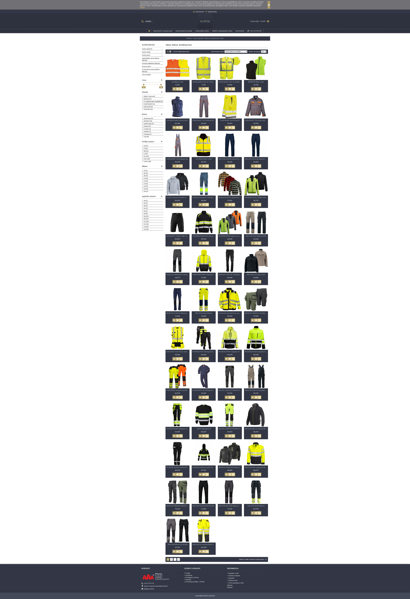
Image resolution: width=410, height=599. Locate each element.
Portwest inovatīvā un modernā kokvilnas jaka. (230, 313)
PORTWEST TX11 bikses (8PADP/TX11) (204, 120)
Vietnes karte (233, 580)
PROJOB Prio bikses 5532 (256, 236)
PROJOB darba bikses (203, 313)
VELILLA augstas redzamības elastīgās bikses (204, 197)
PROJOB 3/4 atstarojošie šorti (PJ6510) (204, 544)
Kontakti (231, 578)
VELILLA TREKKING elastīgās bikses (178, 275)
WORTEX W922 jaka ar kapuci (230, 236)
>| (178, 559)
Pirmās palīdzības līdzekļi (151, 63)
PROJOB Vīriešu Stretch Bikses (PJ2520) (204, 506)
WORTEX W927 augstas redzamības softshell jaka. (230, 352)
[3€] (143, 84)
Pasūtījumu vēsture (192, 577)
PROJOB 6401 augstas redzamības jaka (256, 467)
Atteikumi (188, 575)
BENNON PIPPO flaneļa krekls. (230, 197)
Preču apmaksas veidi (235, 583)
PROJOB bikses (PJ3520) (177, 544)
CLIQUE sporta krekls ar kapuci (178, 197)
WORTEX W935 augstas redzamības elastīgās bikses (178, 429)
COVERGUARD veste (203, 159)
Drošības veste (177, 82)
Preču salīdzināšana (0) (181, 51)
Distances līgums (234, 575)
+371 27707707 (149, 583)
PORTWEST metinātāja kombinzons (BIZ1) (204, 390)
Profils (187, 573)
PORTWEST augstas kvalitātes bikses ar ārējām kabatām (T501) (178, 390)
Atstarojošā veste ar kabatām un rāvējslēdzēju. (230, 82)
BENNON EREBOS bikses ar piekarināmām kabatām (178, 506)
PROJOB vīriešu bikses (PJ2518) (230, 159)
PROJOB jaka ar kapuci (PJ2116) (256, 429)
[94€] (161, 84)
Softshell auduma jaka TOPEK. (204, 467)
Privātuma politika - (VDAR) (194, 582)
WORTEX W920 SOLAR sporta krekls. (204, 236)
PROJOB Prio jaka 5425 (256, 275)
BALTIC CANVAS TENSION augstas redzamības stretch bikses (230, 429)
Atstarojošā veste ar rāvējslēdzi (204, 82)
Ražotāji (188, 579)
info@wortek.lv (149, 589)
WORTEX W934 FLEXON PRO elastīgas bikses (178, 467)
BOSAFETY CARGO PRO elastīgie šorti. (178, 236)
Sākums (230, 585)
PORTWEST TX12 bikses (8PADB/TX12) (178, 159)
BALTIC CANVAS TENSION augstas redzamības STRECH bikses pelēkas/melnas (230, 390)
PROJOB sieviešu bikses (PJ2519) (256, 159)
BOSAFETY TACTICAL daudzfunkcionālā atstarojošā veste (178, 352)
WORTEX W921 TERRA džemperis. (256, 197)
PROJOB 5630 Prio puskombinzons (256, 390)
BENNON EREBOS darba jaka (230, 467)
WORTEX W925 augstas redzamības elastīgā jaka (256, 352)
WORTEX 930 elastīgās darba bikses (204, 352)
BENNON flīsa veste (256, 82)
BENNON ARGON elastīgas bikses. (230, 275)
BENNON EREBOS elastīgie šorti (256, 313)
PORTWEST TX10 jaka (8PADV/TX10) (256, 120)
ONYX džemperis (204, 429)
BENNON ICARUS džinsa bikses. (178, 313)
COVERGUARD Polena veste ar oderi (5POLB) (178, 120)
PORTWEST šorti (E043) (229, 120)
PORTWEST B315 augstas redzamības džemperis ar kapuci (204, 275)
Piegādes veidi (233, 573)
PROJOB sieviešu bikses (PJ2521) (230, 506)
